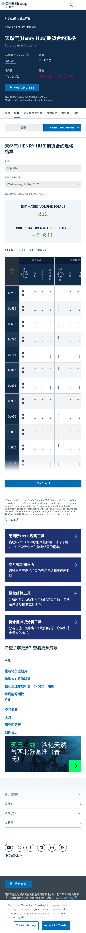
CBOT (61, 898)
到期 (7, 161)
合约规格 (52, 113)
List (22, 249)
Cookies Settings (26, 925)
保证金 (65, 113)
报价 (7, 113)
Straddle (38, 249)
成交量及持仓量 (33, 113)
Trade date (13, 178)
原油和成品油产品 (19, 18)
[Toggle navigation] (81, 5)
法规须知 (10, 813)
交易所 (9, 822)
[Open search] (71, 5)
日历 (76, 113)
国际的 (9, 804)
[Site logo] (14, 5)
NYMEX (69, 898)
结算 (17, 113)
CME (54, 898)
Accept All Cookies (55, 925)
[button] (22, 87)
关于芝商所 (12, 794)
